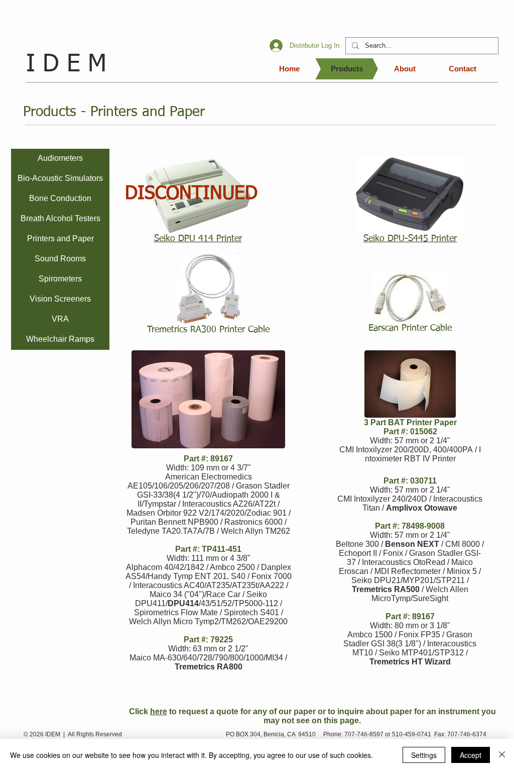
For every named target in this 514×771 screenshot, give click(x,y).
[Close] (502, 755)
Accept (470, 755)
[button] (208, 288)
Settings (424, 755)
